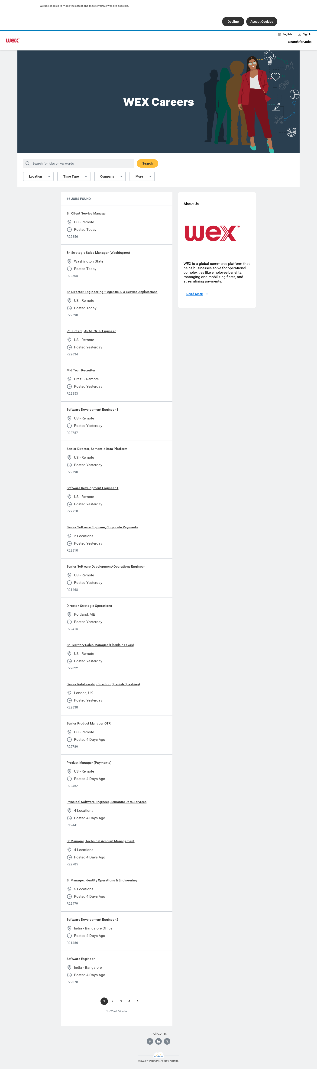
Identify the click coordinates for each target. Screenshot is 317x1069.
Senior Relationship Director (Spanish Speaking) (103, 684)
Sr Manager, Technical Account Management (101, 841)
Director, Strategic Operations (89, 606)
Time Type (71, 176)
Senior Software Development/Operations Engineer (106, 566)
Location (35, 176)
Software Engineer (81, 959)
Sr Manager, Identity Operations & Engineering (102, 880)
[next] (137, 1001)
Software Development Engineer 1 (92, 409)
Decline (233, 21)
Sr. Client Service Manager (87, 213)
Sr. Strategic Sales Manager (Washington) (98, 252)
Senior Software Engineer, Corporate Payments (102, 527)
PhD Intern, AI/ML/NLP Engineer (91, 331)
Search (147, 163)
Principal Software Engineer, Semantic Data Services (106, 802)
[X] (167, 1041)
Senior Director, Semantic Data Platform (97, 449)
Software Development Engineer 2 (92, 919)
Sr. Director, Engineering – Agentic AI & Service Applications (112, 292)
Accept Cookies (261, 21)
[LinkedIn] (158, 1041)
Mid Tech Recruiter (81, 370)
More (139, 176)
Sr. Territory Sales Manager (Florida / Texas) (100, 645)
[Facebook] (150, 1041)
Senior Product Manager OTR (89, 723)
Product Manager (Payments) (89, 762)
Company (107, 176)
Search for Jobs (299, 42)
